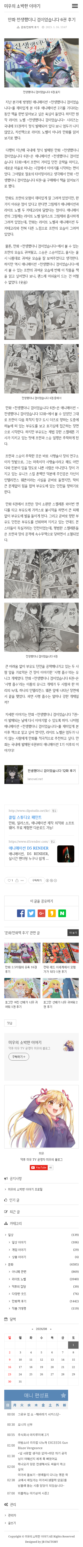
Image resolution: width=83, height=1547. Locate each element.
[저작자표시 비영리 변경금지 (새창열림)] (51, 880)
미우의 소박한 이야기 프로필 (25, 1189)
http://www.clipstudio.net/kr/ (29, 810)
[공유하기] (17, 880)
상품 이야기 (18, 1257)
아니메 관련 (18, 1272)
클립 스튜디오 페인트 (25, 817)
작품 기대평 (18, 1308)
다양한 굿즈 (18, 1294)
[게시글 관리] (22, 880)
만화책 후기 (18, 1301)
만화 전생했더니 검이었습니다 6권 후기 (41, 19)
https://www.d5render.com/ (28, 841)
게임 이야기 (18, 1250)
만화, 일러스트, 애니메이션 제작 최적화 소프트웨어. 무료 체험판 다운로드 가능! (41, 825)
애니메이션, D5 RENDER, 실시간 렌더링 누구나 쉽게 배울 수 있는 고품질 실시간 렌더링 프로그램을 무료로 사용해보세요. (29, 856)
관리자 (12, 1515)
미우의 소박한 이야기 (22, 6)
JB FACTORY (50, 1542)
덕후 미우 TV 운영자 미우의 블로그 (29, 1048)
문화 (10, 1264)
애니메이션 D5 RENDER (29, 848)
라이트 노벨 (18, 1279)
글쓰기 (12, 1523)
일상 (10, 1235)
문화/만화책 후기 (30, 27)
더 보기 (73, 932)
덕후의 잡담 (18, 1286)
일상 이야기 (18, 1242)
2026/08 (41, 1329)
